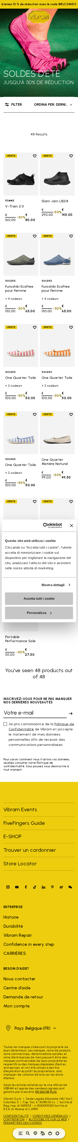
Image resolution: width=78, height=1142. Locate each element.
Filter (16, 104)
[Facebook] (26, 887)
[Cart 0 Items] (50, 1133)
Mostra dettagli (53, 585)
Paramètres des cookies (22, 1123)
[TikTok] (34, 887)
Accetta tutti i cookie (39, 598)
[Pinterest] (52, 887)
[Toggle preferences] (57, 1133)
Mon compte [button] (16, 1006)
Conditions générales (50, 1116)
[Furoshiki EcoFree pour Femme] (20, 254)
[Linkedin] (43, 887)
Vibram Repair (17, 935)
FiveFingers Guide (24, 823)
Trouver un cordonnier (29, 850)
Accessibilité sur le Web (48, 1119)
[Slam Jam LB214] (57, 174)
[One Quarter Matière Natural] (57, 432)
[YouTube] (17, 887)
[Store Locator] (35, 1133)
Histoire (11, 917)
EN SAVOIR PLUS (46, 1091)
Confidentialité (16, 1116)
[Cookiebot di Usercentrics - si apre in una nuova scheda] (45, 525)
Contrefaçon (13, 1119)
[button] (30, 1028)
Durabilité (13, 926)
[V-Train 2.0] (20, 174)
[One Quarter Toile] (20, 345)
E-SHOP (12, 836)
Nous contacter (19, 978)
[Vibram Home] (39, 16)
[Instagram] (8, 887)
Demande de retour (23, 996)
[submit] (71, 713)
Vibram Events (20, 809)
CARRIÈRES (14, 953)
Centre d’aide (16, 987)
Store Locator (20, 863)
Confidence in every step (28, 944)
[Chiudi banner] (71, 525)
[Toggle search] (28, 1133)
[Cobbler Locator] (42, 1133)
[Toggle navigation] (20, 1133)
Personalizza (36, 613)
